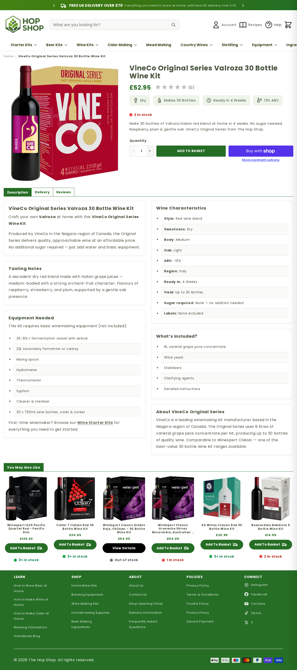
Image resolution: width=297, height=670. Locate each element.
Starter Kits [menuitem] (21, 44)
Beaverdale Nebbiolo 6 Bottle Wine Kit (270, 526)
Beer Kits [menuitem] (54, 44)
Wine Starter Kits (95, 422)
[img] (171, 87)
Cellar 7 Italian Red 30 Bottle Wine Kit (75, 526)
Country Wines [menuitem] (194, 44)
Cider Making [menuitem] (120, 44)
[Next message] (243, 5)
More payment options (260, 160)
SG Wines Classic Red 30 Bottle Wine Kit (221, 526)
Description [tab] (17, 192)
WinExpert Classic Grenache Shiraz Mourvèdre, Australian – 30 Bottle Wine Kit (173, 528)
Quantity (138, 140)
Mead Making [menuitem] (158, 44)
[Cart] (288, 25)
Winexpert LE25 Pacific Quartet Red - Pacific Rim (26, 528)
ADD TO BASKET (191, 151)
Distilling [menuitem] (230, 44)
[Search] (173, 25)
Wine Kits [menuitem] (85, 44)
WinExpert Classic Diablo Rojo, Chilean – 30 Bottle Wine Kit (124, 528)
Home (8, 56)
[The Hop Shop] (25, 24)
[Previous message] (54, 5)
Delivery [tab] (42, 192)
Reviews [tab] (63, 192)
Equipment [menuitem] (262, 44)
